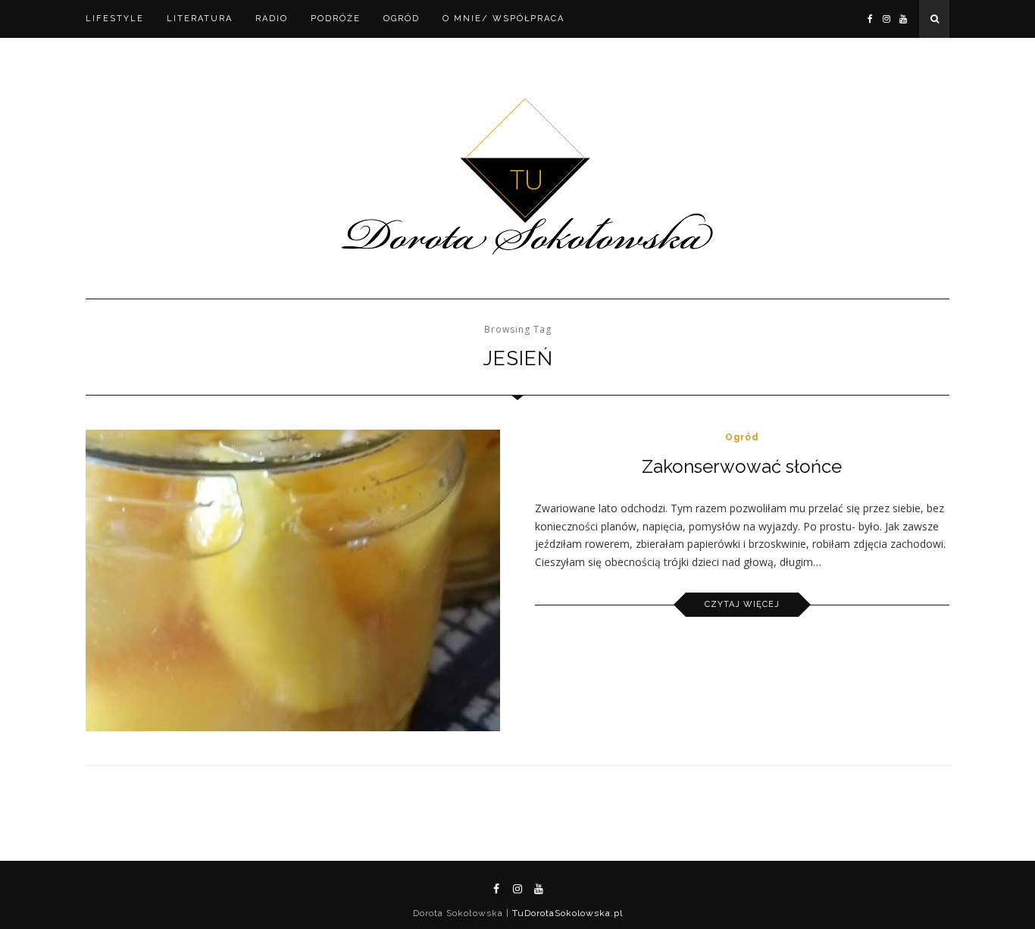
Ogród (401, 18)
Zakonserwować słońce (742, 466)
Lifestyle (115, 18)
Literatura (200, 18)
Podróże (336, 18)
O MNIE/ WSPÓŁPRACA (503, 18)
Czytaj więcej (742, 604)
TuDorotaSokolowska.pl (566, 913)
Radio (271, 18)
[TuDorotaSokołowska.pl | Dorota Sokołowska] (517, 178)
